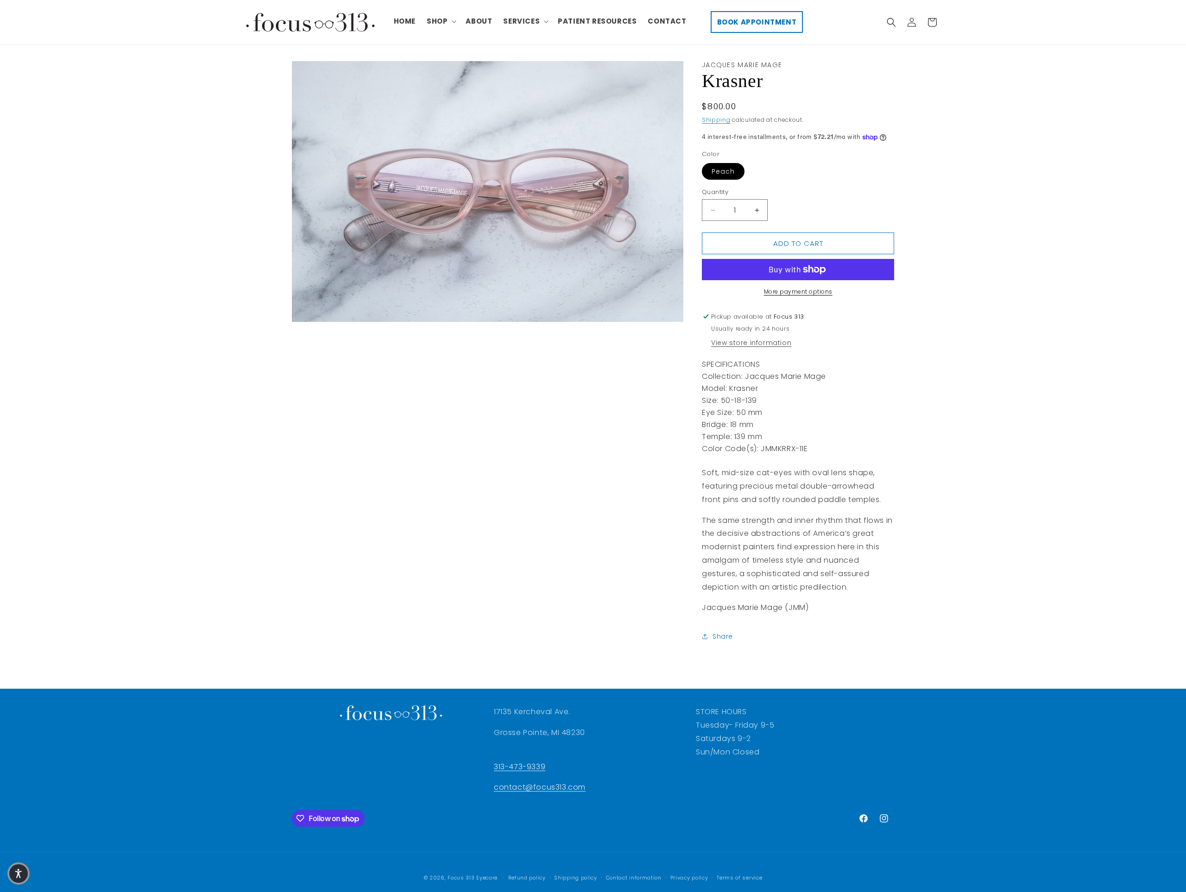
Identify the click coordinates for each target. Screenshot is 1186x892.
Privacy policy (689, 877)
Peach (723, 171)
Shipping (716, 120)
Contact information (634, 877)
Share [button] (723, 636)
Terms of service (739, 877)
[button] (440, 21)
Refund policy (527, 877)
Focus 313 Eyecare (473, 877)
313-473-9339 (519, 766)
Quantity (715, 192)
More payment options (798, 291)
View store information (751, 342)
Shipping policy (575, 877)
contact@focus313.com (540, 787)
